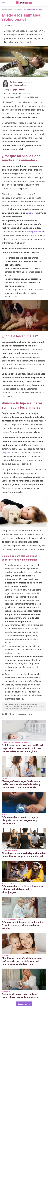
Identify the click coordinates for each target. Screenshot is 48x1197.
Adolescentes (7, 9)
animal (30, 213)
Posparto (6, 955)
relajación (6, 452)
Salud (4, 779)
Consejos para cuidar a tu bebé (15, 743)
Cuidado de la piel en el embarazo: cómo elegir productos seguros (21, 996)
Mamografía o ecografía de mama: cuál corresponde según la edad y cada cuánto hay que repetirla (21, 784)
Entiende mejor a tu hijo (33, 9)
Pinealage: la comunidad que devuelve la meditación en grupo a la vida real (24, 855)
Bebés (4, 815)
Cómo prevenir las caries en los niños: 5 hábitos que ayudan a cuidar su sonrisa (23, 925)
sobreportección (35, 231)
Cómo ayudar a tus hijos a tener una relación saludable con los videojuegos (22, 889)
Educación (18, 9)
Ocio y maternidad (9, 851)
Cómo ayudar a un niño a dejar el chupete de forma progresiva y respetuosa (20, 820)
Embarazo (6, 991)
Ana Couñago (24, 85)
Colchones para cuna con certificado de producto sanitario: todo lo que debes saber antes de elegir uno (23, 748)
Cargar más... (24, 1004)
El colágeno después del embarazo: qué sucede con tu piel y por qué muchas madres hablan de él (22, 961)
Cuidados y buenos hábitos (13, 919)
